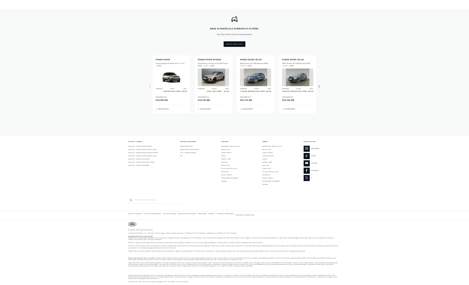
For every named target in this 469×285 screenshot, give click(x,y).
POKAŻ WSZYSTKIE (234, 44)
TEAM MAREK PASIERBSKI (230, 178)
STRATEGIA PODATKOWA (225, 213)
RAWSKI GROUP (226, 175)
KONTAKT (211, 213)
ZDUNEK (224, 181)
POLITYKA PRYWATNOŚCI (152, 213)
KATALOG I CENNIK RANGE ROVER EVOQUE (143, 152)
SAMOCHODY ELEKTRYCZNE (189, 149)
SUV (181, 156)
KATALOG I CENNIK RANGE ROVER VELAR (142, 156)
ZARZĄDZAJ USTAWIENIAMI (245, 215)
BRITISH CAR (225, 149)
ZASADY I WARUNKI (135, 213)
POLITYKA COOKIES (169, 213)
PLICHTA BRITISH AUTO (229, 168)
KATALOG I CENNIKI (135, 141)
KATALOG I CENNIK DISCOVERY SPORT (141, 162)
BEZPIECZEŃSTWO (186, 146)
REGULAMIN (202, 213)
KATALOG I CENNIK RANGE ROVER (140, 146)
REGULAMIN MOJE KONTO (187, 213)
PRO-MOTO (225, 172)
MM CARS (224, 162)
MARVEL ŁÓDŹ (226, 159)
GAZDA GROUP (226, 152)
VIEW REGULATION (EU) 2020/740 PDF (140, 236)
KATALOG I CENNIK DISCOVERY (139, 159)
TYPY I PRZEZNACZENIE (188, 152)
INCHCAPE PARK (268, 156)
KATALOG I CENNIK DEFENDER (138, 165)
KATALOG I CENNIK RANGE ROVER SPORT (142, 149)
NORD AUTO (225, 165)
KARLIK (223, 156)
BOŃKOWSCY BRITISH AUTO (230, 146)
